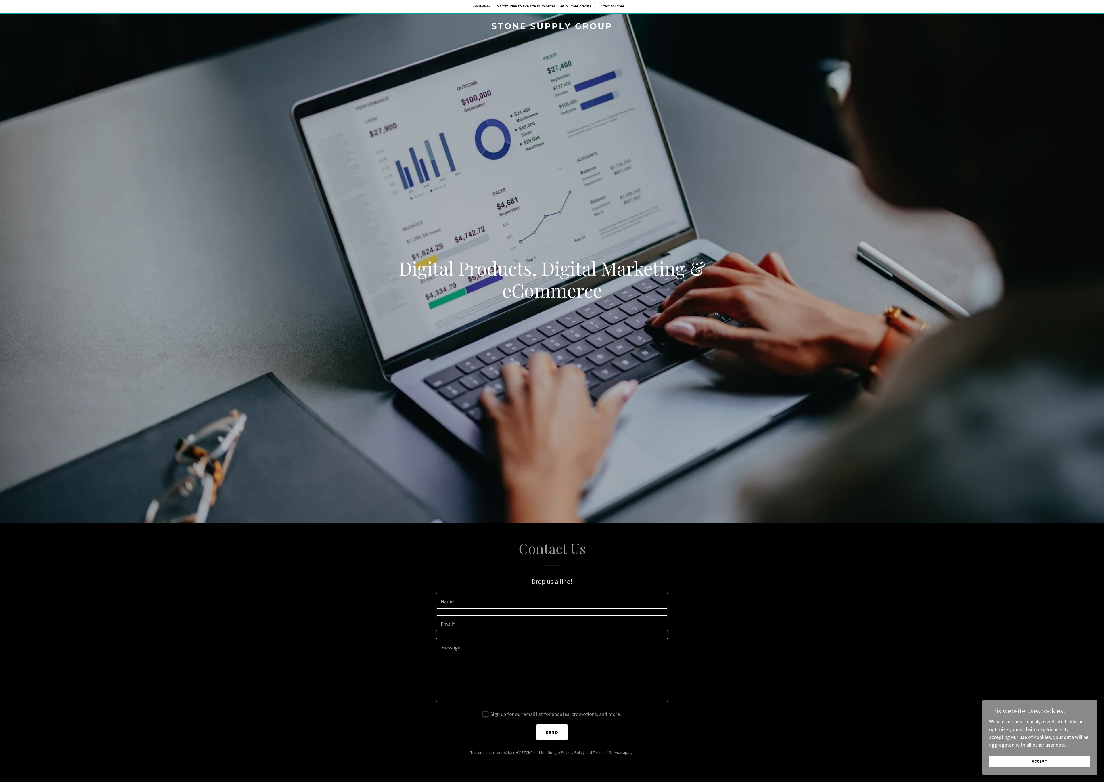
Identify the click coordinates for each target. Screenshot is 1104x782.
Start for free (612, 6)
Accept (1039, 761)
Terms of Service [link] (607, 752)
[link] (552, 27)
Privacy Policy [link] (573, 752)
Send (552, 732)
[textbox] (552, 601)
